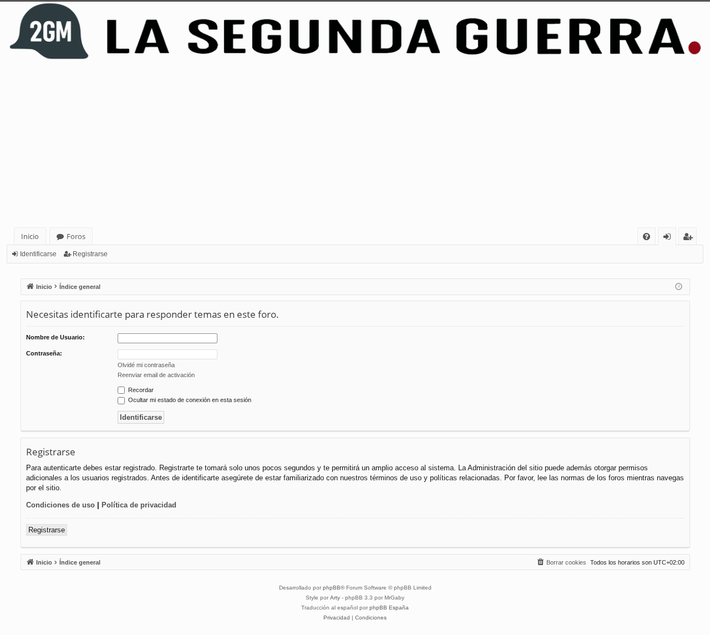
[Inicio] (355, 31)
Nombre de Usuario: (55, 337)
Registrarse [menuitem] (690, 238)
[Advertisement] (355, 144)
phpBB (332, 588)
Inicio (30, 236)
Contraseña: (44, 353)
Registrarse (90, 254)
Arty (335, 598)
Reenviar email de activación (156, 375)
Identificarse (38, 254)
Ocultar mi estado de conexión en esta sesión (188, 400)
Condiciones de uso (60, 505)
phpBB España (389, 607)
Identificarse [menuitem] (669, 238)
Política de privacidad (139, 505)
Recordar (140, 390)
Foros (76, 236)
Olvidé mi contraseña (146, 365)
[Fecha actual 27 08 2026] (678, 287)
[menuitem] (646, 236)
